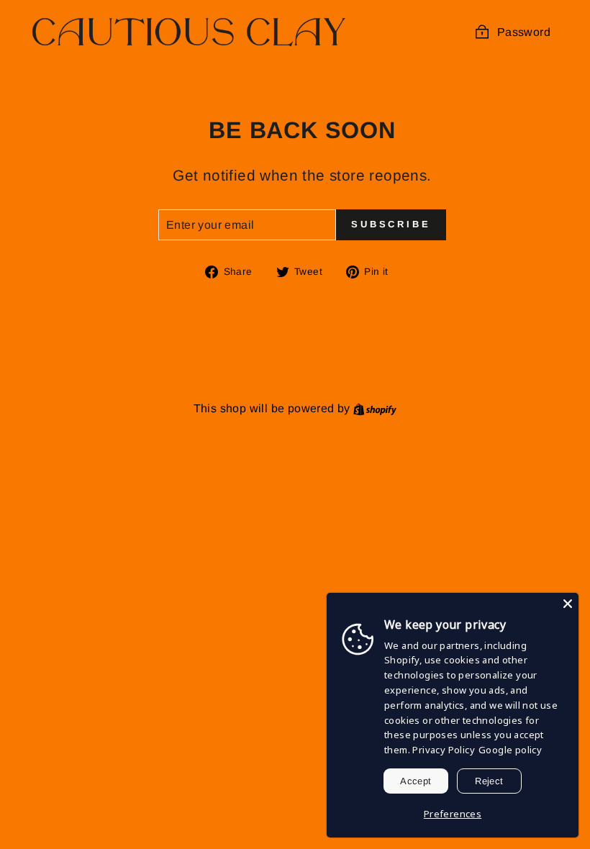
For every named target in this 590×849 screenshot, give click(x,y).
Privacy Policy (443, 749)
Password (523, 32)
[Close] (567, 603)
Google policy (510, 749)
